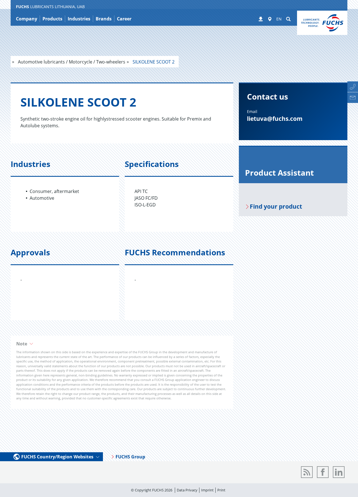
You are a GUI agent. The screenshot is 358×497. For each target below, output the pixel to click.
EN (279, 19)
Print (221, 490)
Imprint (207, 490)
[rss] (307, 472)
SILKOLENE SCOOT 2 (153, 62)
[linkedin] (339, 472)
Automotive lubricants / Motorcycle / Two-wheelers (71, 62)
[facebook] (323, 472)
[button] (122, 343)
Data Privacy (187, 490)
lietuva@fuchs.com (275, 119)
